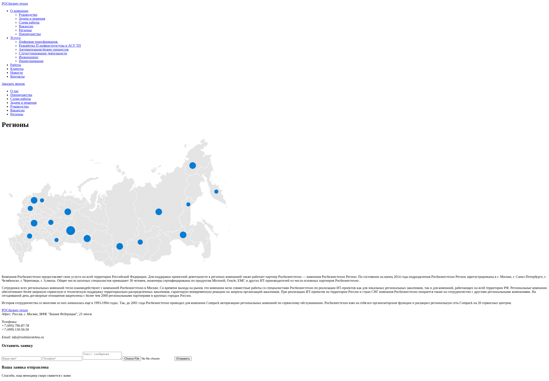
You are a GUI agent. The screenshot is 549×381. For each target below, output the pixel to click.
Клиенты (17, 69)
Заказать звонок (13, 84)
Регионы (25, 30)
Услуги (15, 38)
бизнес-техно (15, 3)
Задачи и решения (32, 18)
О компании (19, 11)
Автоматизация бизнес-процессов (44, 49)
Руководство (28, 15)
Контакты (17, 76)
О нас (14, 91)
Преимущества (30, 34)
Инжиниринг (29, 57)
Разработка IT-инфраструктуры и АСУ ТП (50, 45)
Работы (15, 65)
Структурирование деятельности (43, 53)
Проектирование (31, 61)
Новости (16, 72)
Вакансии (26, 26)
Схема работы (29, 22)
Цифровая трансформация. (38, 42)
